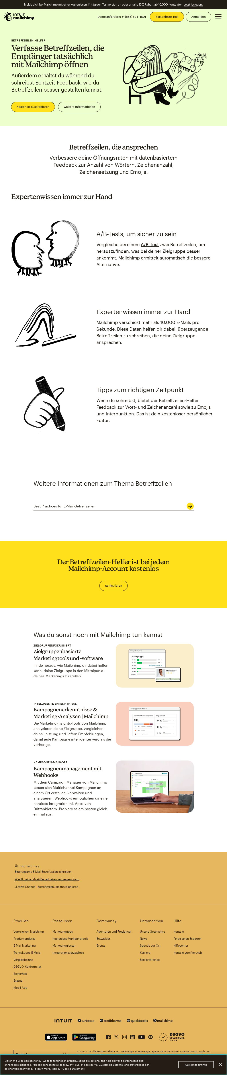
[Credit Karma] (110, 1021)
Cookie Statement (73, 1068)
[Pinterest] (151, 1036)
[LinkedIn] (133, 1036)
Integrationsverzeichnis (68, 952)
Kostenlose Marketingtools (70, 938)
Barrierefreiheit (150, 959)
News (143, 938)
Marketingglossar (64, 945)
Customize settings (196, 1064)
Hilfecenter (181, 945)
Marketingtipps (63, 931)
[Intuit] (63, 1021)
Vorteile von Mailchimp (29, 931)
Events (100, 945)
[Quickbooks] (137, 1021)
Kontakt (179, 931)
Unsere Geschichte (152, 931)
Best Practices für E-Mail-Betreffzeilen (64, 506)
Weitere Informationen (79, 106)
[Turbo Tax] (86, 1021)
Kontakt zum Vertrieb (188, 952)
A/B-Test (150, 244)
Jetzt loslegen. (193, 4)
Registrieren (113, 585)
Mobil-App (20, 987)
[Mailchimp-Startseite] (19, 17)
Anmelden (198, 16)
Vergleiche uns (23, 959)
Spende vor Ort (150, 945)
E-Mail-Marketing (25, 945)
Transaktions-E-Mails (27, 952)
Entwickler (103, 938)
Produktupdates (24, 938)
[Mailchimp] (163, 1021)
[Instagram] (124, 1036)
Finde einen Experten (188, 938)
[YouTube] (142, 1036)
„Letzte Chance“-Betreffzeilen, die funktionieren (46, 886)
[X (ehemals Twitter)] (116, 1036)
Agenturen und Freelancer (113, 931)
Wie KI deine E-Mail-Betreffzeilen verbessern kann (47, 879)
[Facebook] (108, 1036)
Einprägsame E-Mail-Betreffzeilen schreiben (43, 871)
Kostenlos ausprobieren (33, 106)
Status (18, 980)
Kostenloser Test (166, 16)
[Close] (220, 1064)
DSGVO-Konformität (27, 966)
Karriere (145, 952)
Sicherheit (20, 973)
